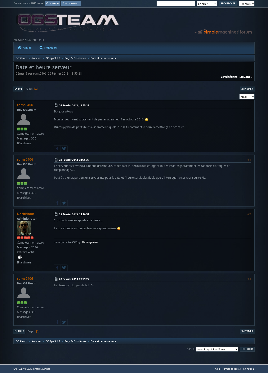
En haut (19, 331)
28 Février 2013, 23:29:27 (74, 279)
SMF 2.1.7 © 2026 (22, 369)
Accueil (27, 48)
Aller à (191, 349)
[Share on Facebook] (57, 149)
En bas (18, 88)
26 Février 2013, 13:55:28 (74, 105)
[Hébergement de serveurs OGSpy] (20, 257)
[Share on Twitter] (64, 149)
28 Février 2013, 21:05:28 (74, 160)
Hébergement (90, 242)
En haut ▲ (249, 368)
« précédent (229, 77)
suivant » (246, 77)
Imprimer (247, 88)
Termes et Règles (232, 368)
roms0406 (25, 105)
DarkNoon (25, 214)
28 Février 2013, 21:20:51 (74, 214)
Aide (217, 368)
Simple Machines (41, 369)
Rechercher (50, 48)
